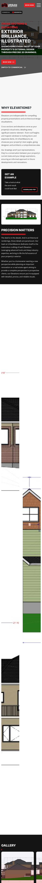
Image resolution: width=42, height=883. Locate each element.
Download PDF (29, 189)
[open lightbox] (10, 425)
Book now (29, 5)
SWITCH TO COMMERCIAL (13, 67)
